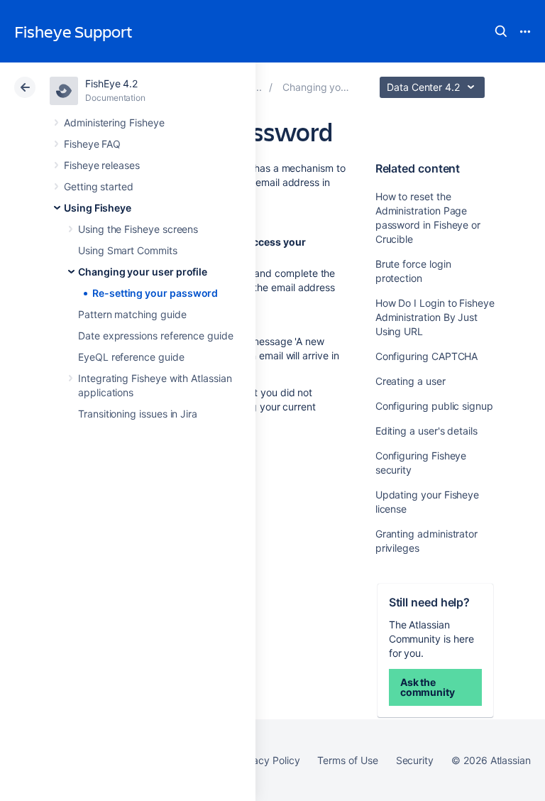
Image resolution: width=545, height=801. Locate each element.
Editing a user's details (426, 431)
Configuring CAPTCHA (426, 356)
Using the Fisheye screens (138, 229)
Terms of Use (347, 760)
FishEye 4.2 (111, 83)
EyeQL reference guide (131, 357)
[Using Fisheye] (257, 87)
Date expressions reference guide (155, 335)
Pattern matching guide (132, 314)
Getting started (98, 186)
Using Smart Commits (127, 250)
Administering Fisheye (114, 122)
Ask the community (427, 687)
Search (501, 31)
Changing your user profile (142, 272)
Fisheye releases (102, 165)
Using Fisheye (97, 208)
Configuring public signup (434, 406)
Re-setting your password (155, 293)
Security (415, 760)
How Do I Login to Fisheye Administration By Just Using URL (435, 317)
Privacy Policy (267, 760)
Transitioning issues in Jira (137, 414)
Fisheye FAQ (92, 144)
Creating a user (410, 381)
